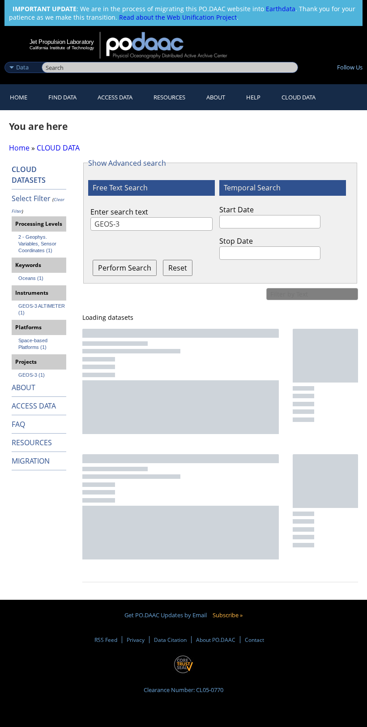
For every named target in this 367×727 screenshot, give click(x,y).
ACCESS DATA (34, 406)
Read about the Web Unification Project (178, 17)
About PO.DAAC (215, 639)
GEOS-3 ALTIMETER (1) (42, 309)
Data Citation (170, 639)
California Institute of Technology (62, 47)
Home (18, 97)
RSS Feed (105, 639)
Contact (254, 639)
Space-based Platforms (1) (33, 344)
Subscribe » (228, 615)
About (215, 97)
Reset (177, 268)
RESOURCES (169, 97)
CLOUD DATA (299, 97)
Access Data (115, 97)
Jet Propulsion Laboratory (62, 42)
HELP (253, 97)
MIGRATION (31, 461)
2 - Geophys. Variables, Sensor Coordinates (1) (38, 243)
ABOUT (23, 387)
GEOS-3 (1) (31, 375)
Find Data (62, 97)
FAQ (18, 424)
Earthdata (280, 8)
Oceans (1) (30, 278)
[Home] (172, 45)
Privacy (136, 639)
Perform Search (124, 268)
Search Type (22, 58)
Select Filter (31, 198)
